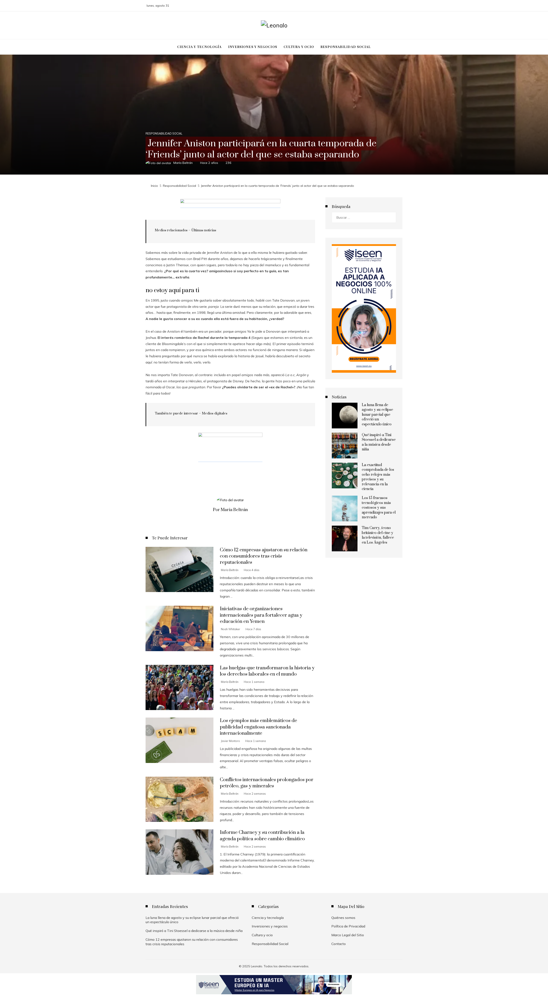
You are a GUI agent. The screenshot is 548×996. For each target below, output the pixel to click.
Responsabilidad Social (164, 133)
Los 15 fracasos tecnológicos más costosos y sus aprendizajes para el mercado (379, 508)
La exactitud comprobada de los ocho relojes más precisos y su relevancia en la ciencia (378, 477)
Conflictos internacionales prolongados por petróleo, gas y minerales (266, 783)
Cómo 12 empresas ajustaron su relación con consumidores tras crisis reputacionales (263, 556)
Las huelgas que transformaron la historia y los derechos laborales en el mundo (267, 671)
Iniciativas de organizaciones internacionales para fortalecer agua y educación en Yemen (261, 615)
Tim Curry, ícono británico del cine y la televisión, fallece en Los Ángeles (378, 535)
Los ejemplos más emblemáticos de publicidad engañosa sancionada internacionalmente (258, 727)
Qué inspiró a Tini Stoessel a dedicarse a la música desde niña (379, 442)
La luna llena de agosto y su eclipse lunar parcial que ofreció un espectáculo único (377, 415)
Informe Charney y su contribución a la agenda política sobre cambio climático (262, 835)
